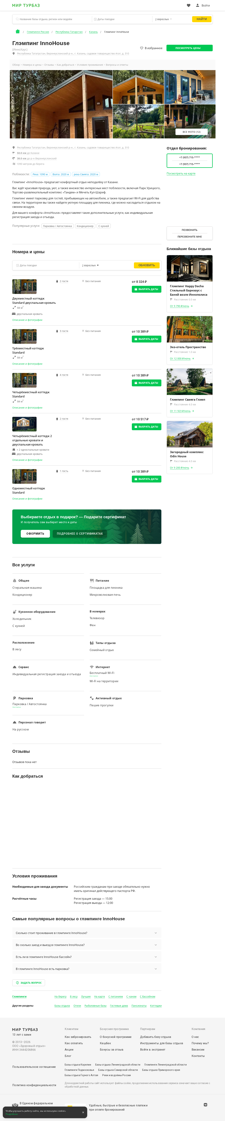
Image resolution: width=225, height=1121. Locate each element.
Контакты (198, 1056)
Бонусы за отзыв (112, 1049)
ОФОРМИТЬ (35, 533)
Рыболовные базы (96, 1005)
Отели (77, 1005)
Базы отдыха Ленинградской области (117, 1064)
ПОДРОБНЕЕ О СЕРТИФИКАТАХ (80, 533)
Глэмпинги (19, 996)
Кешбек (105, 1043)
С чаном (131, 996)
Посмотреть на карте (181, 173)
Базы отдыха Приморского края (161, 1070)
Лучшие (86, 996)
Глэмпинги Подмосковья (79, 1070)
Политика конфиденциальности (34, 1085)
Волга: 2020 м (61, 174)
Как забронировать (78, 1037)
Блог (68, 1056)
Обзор (16, 64)
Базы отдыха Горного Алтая (81, 1075)
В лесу (74, 996)
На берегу (60, 996)
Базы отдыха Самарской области (118, 1070)
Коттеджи (156, 1005)
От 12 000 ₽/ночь (180, 358)
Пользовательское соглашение (34, 1067)
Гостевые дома (119, 1005)
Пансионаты (139, 1005)
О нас (195, 1037)
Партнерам (147, 1029)
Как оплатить (74, 1043)
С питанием (115, 996)
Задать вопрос (31, 982)
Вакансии (198, 1049)
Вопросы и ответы (117, 64)
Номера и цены (32, 64)
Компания (198, 1029)
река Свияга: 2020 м (86, 174)
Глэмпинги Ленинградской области (165, 1064)
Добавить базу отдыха (155, 1037)
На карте (99, 996)
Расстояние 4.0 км (185, 404)
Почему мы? (200, 1043)
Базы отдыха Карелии (78, 1064)
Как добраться (65, 64)
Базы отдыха (62, 1005)
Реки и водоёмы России (116, 1075)
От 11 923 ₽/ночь (180, 411)
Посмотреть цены (188, 48)
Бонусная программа (114, 1029)
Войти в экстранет (152, 1049)
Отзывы (49, 64)
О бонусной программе (116, 1037)
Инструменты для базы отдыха (161, 1043)
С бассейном (147, 996)
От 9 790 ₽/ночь (179, 306)
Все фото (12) (192, 131)
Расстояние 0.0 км (185, 299)
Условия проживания (90, 64)
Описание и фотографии (27, 320)
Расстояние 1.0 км (185, 352)
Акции (69, 1049)
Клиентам (71, 1029)
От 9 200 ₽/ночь (179, 467)
